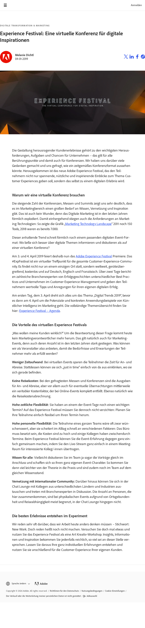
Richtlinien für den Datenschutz (64, 591)
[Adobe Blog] (16, 5)
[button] (17, 583)
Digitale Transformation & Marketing (25, 25)
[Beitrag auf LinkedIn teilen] (132, 57)
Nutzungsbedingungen (92, 591)
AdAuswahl (92, 596)
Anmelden (136, 5)
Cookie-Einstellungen (115, 591)
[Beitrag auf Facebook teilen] (137, 57)
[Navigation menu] (5, 5)
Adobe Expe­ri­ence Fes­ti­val (94, 256)
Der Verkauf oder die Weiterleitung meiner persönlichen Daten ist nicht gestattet (43, 596)
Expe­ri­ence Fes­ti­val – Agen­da (39, 311)
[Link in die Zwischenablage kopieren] (143, 57)
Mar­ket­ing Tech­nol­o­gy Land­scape (88, 224)
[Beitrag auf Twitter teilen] (126, 57)
